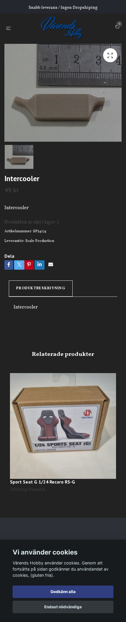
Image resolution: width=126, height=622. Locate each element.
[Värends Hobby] (64, 27)
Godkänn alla (63, 591)
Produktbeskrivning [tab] (40, 288)
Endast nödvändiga (63, 606)
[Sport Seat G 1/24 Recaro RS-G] (63, 426)
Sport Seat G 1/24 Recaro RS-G (42, 482)
